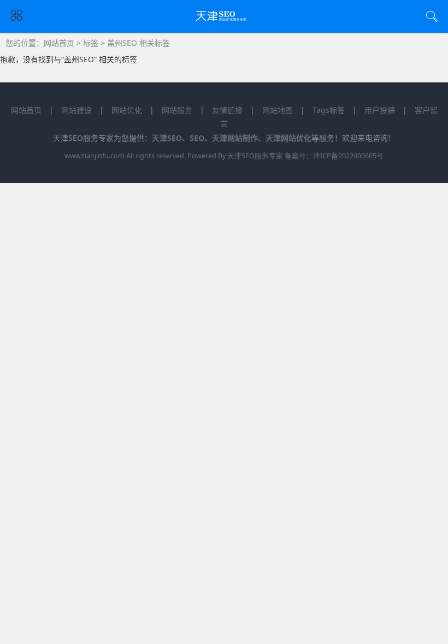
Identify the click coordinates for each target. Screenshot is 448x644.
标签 (90, 43)
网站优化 (126, 110)
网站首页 (59, 43)
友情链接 (227, 110)
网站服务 (177, 110)
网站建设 (76, 110)
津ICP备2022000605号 (348, 155)
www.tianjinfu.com (94, 155)
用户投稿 (379, 110)
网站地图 (277, 110)
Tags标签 (329, 110)
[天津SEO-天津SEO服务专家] (224, 21)
